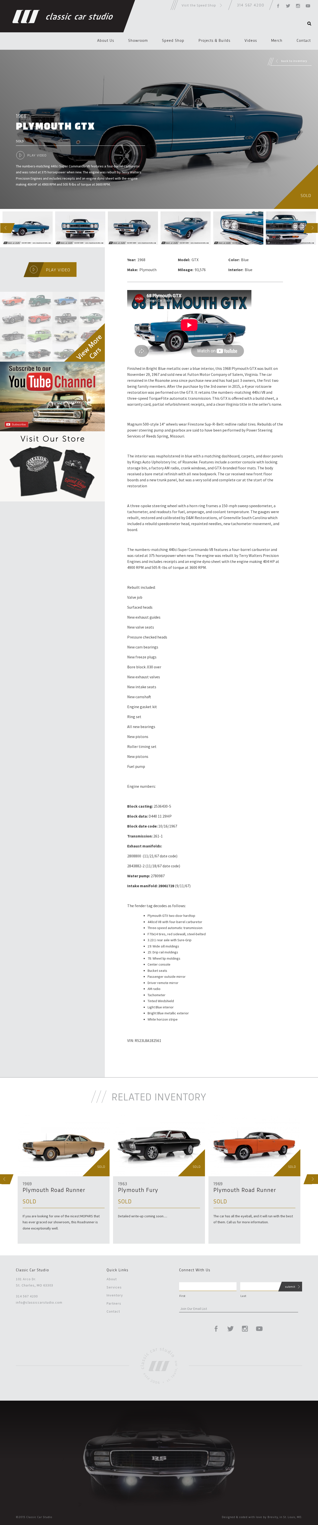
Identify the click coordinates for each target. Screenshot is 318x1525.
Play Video (36, 155)
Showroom (138, 41)
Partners (114, 1303)
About (112, 1279)
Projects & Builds (214, 41)
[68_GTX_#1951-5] (238, 228)
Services (114, 1287)
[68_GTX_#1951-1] (27, 228)
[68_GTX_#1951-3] (133, 228)
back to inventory (294, 61)
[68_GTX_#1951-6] (291, 228)
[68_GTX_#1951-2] (80, 228)
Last (243, 1296)
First (182, 1296)
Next (308, 228)
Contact (304, 41)
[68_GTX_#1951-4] (185, 228)
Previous (1, 228)
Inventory (115, 1295)
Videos (250, 41)
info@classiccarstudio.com (39, 1302)
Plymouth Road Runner (54, 1190)
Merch (276, 41)
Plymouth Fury (138, 1190)
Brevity (273, 1517)
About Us (105, 41)
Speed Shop (173, 41)
